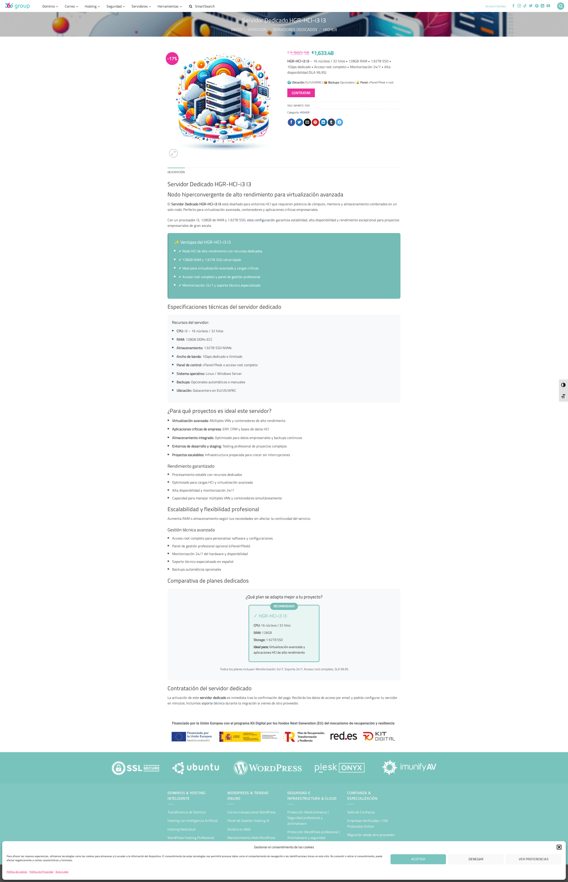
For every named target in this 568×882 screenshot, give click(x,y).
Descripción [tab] (176, 172)
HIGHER (330, 30)
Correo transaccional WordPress (251, 812)
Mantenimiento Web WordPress (251, 837)
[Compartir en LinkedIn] (323, 122)
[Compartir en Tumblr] (331, 122)
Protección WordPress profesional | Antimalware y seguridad (313, 835)
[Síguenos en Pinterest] (536, 6)
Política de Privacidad (41, 871)
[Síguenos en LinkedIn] (542, 6)
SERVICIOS (257, 30)
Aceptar (418, 859)
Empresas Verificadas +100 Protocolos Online (367, 823)
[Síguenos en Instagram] (519, 6)
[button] (559, 847)
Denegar (476, 859)
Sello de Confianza (361, 812)
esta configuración (261, 220)
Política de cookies (17, 871)
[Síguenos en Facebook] (513, 6)
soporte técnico (213, 703)
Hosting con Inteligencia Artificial (193, 820)
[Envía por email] (307, 122)
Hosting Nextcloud (181, 829)
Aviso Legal (61, 871)
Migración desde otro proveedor (371, 834)
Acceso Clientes (495, 6)
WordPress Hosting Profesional (191, 837)
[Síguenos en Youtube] (548, 6)
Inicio (236, 30)
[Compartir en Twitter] (299, 122)
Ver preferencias (533, 859)
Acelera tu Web (238, 829)
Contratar (301, 93)
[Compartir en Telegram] (339, 122)
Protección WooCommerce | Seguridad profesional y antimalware (308, 818)
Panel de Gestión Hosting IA (248, 820)
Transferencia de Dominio (187, 812)
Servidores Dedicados (295, 30)
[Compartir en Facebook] (291, 122)
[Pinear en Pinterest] (315, 122)
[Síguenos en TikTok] (525, 6)
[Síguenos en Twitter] (530, 6)
